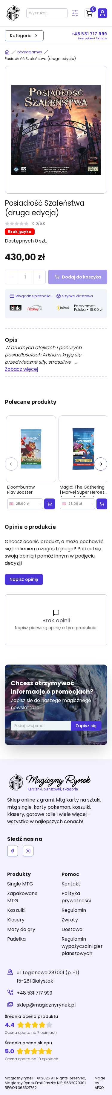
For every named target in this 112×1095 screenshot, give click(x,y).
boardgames (29, 52)
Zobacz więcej (21, 369)
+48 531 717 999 (34, 992)
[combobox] (25, 503)
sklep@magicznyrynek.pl (46, 1004)
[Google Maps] (10, 977)
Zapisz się (86, 726)
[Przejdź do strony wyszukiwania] (75, 13)
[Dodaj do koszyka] (49, 503)
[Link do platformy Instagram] (28, 851)
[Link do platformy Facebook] (12, 851)
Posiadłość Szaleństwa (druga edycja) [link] (40, 58)
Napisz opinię (24, 579)
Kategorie (20, 36)
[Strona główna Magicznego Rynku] (7, 52)
